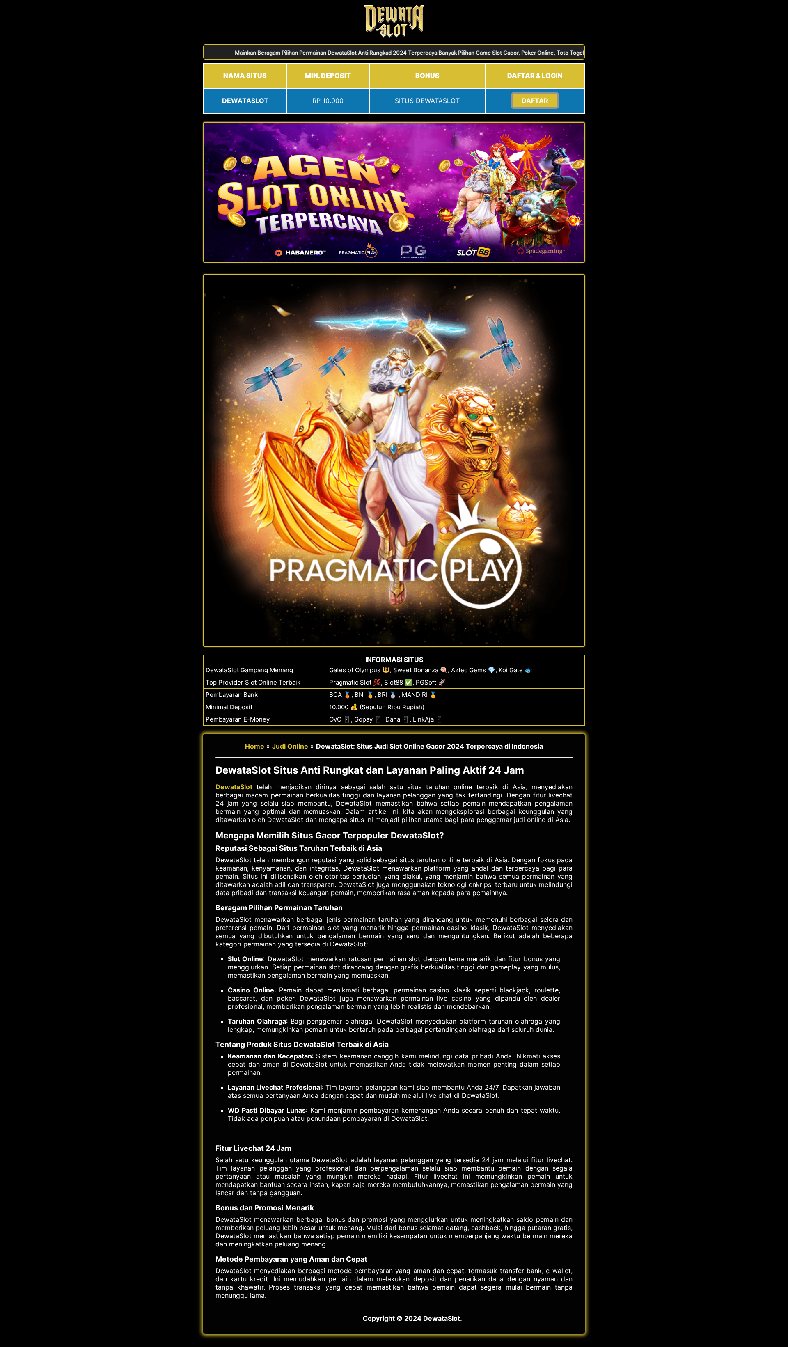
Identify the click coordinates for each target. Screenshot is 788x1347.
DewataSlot (233, 787)
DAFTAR (535, 100)
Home (254, 746)
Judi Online (290, 746)
